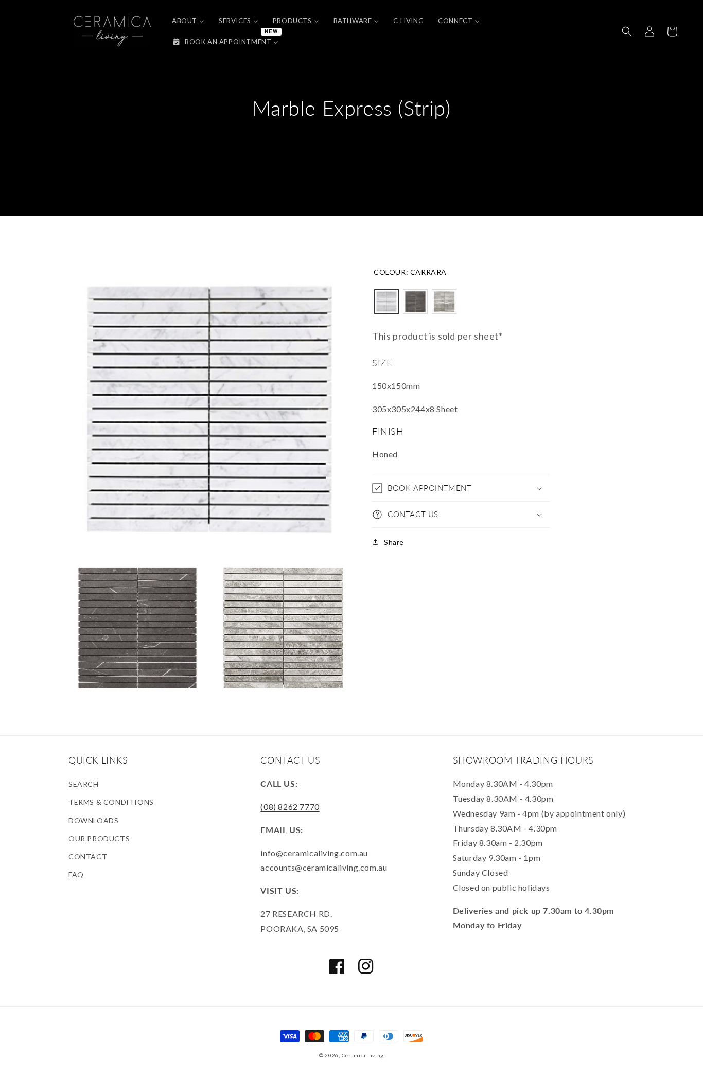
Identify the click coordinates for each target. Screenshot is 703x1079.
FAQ (76, 874)
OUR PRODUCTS (99, 838)
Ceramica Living (363, 1055)
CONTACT (87, 856)
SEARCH (83, 784)
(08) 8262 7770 (289, 806)
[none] (386, 301)
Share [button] (394, 542)
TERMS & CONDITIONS (111, 802)
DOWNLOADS (93, 820)
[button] (627, 31)
